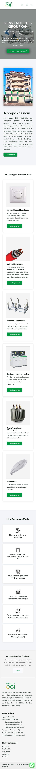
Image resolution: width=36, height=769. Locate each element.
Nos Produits (6, 749)
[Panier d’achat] (26, 5)
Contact (18, 670)
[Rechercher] (22, 5)
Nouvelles (5, 754)
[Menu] (32, 5)
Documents (6, 752)
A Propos (5, 746)
